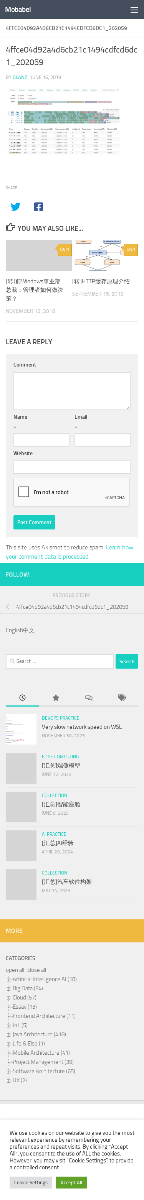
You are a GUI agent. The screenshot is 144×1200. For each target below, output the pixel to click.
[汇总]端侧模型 (61, 765)
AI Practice (54, 834)
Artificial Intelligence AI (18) (45, 979)
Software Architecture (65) (44, 1071)
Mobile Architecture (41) (41, 1052)
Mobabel (18, 9)
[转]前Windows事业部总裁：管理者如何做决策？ (34, 290)
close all (37, 970)
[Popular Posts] (55, 698)
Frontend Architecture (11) (44, 1016)
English (14, 630)
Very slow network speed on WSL (82, 726)
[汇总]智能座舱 (61, 804)
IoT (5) (20, 1025)
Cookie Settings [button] (31, 1182)
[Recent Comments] (88, 698)
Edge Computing (60, 756)
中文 (29, 630)
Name (20, 417)
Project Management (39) (43, 1062)
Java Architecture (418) (39, 1034)
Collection (54, 795)
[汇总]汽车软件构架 (67, 881)
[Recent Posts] (22, 698)
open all (15, 970)
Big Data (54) (28, 988)
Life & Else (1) (29, 1043)
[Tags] (121, 698)
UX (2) (20, 1080)
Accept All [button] (71, 1182)
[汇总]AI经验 (58, 843)
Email (81, 417)
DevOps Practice (60, 718)
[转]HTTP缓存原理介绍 (101, 281)
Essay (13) (25, 1006)
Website (23, 453)
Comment (24, 365)
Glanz (20, 77)
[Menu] (134, 9)
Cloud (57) (24, 997)
